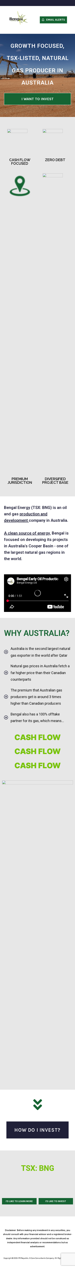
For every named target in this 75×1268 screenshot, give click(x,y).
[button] (53, 19)
